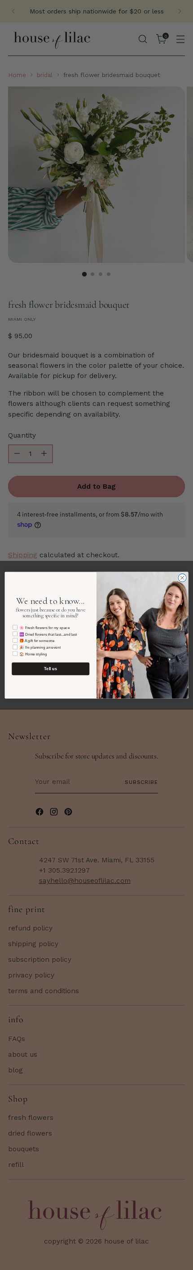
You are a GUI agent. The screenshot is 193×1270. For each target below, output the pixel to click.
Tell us (50, 668)
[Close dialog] (182, 577)
